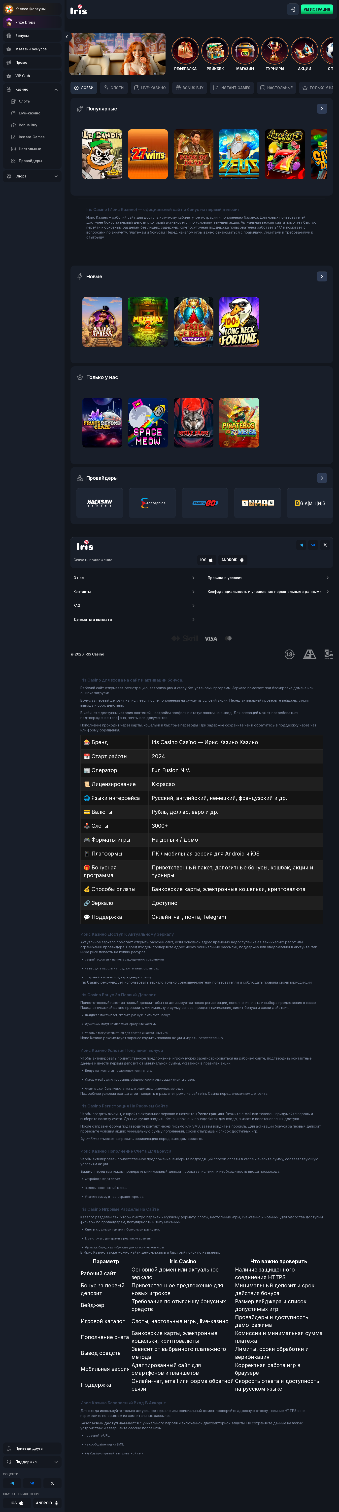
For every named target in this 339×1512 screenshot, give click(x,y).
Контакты (82, 591)
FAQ (76, 605)
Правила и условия (225, 578)
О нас (78, 578)
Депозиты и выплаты (92, 619)
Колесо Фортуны (30, 9)
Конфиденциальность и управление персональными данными (265, 591)
